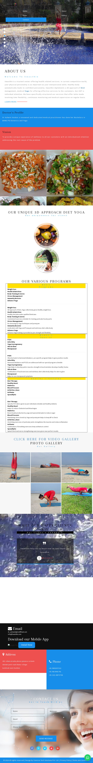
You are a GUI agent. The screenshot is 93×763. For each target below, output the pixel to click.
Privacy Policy (66, 760)
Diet (83, 88)
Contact (26, 20)
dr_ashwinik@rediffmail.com (17, 632)
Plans (25, 15)
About (64, 11)
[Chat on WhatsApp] (87, 757)
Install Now (26, 644)
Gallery (64, 15)
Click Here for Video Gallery (46, 439)
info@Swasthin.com (14, 634)
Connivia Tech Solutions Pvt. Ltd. (46, 760)
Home (25, 11)
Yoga (27, 91)
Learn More (11, 102)
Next (79, 556)
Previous (12, 556)
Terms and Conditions (81, 760)
